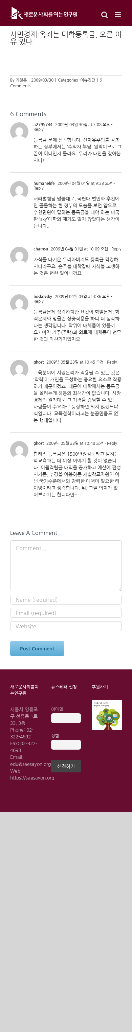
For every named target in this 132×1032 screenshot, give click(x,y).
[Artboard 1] (107, 702)
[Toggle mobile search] (104, 14)
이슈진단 (87, 80)
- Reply (115, 249)
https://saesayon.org (32, 777)
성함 (55, 736)
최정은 (21, 80)
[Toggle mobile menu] (118, 14)
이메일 (57, 709)
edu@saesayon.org (30, 764)
